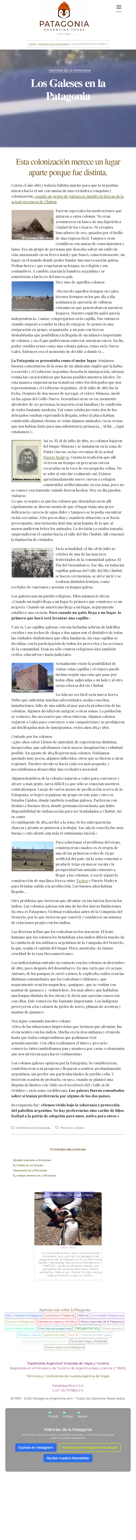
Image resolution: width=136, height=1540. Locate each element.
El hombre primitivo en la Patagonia (34, 1175)
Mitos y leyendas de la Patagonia (102, 1321)
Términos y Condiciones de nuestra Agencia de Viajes (68, 1376)
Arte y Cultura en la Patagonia (24, 1315)
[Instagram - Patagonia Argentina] (68, 1417)
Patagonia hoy (87, 1328)
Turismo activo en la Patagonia (64, 1347)
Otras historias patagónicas (54, 1328)
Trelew (82, 880)
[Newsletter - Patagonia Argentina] (82, 1417)
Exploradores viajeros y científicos (57, 1321)
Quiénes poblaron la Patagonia (32, 1160)
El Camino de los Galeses (28, 1165)
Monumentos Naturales (20, 1328)
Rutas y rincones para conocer (45, 1341)
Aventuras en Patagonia (60, 1315)
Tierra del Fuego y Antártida (88, 1341)
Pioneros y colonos (72, 1128)
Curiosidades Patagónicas (107, 1315)
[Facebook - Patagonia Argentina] (53, 1417)
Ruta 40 (73, 1335)
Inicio (32, 44)
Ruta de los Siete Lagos (96, 1335)
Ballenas (83, 1315)
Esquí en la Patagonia (19, 1321)
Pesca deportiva (113, 1328)
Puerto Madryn (56, 457)
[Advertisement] (68, 1512)
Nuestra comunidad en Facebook (90, 1447)
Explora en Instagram (35, 1447)
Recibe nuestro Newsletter (68, 1458)
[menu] (119, 6)
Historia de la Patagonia (53, 44)
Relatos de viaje (54, 1335)
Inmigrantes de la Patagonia (30, 1170)
